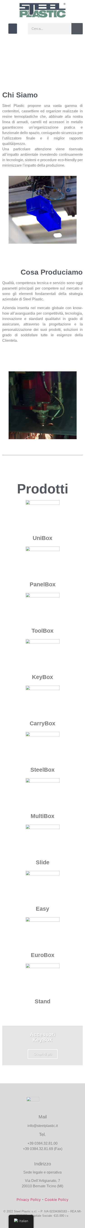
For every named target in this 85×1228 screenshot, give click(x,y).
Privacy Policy (29, 1199)
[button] (12, 29)
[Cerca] (77, 28)
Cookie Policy (56, 1199)
